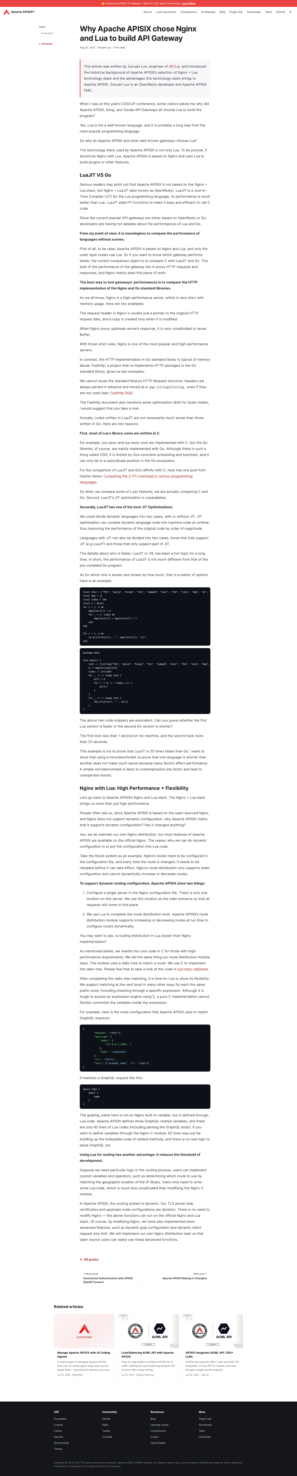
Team (268, 12)
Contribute (205, 1436)
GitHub (280, 12)
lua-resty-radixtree (193, 969)
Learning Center (166, 12)
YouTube (107, 1436)
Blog (222, 12)
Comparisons (189, 12)
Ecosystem (47, 33)
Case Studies (158, 1442)
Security (58, 1436)
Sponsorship (61, 1442)
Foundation (60, 1418)
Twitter (106, 1430)
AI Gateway (208, 12)
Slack (105, 1424)
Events (58, 1430)
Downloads (254, 12)
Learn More (189, 3)
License (58, 1424)
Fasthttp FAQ (120, 393)
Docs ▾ (148, 12)
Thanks (58, 1448)
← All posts (45, 43)
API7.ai (174, 66)
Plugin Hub (236, 12)
